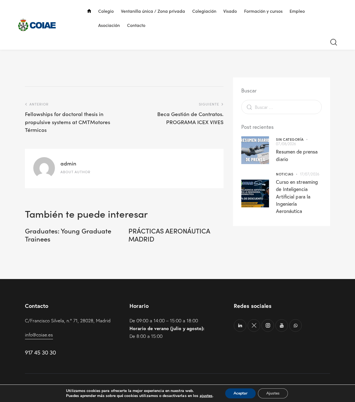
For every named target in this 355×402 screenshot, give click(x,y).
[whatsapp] (295, 325)
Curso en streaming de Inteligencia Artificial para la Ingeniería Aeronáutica (297, 196)
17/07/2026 (309, 174)
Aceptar (240, 393)
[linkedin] (240, 325)
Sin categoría (290, 139)
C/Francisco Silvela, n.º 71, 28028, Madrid (68, 320)
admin (68, 163)
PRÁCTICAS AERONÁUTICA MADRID (169, 235)
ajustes (206, 395)
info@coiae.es (39, 335)
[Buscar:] (281, 107)
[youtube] (281, 325)
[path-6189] (254, 325)
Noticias (284, 174)
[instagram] (268, 325)
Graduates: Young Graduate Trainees (68, 235)
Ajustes (273, 393)
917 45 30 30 (40, 352)
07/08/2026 (286, 144)
